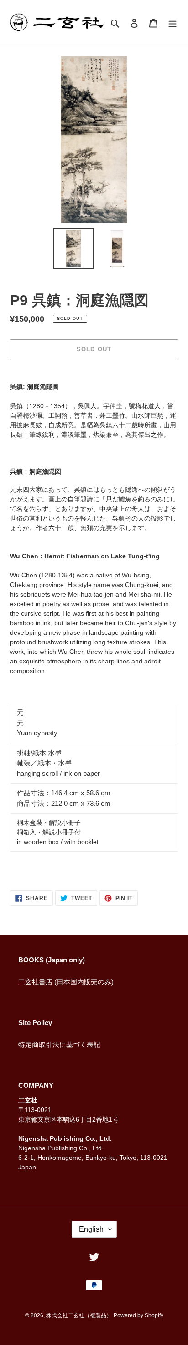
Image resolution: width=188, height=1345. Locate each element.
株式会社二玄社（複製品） (79, 1315)
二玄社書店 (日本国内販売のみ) (66, 982)
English (91, 1229)
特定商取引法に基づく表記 (59, 1044)
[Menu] (172, 23)
